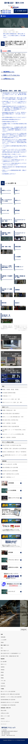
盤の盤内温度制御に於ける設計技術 (8, 699)
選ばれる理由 (3, 605)
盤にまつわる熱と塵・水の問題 (9, 464)
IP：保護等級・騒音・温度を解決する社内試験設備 (14, 448)
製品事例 (2, 615)
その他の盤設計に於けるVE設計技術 (8, 705)
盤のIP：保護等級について (8, 477)
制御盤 (2, 675)
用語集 (2, 642)
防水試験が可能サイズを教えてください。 (12, 154)
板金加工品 (3, 686)
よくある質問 (3, 639)
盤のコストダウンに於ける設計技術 (8, 691)
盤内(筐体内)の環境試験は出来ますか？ (11, 119)
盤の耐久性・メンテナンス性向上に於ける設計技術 (11, 696)
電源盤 (2, 677)
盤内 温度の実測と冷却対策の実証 (10, 420)
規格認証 (2, 669)
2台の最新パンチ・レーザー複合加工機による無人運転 (14, 430)
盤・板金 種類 (3, 661)
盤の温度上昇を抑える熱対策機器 (10, 470)
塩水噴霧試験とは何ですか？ (9, 173)
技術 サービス (3, 664)
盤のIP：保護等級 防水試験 (9, 423)
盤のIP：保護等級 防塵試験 (9, 437)
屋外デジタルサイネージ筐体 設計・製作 (12, 402)
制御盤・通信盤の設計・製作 (9, 410)
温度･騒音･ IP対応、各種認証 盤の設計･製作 (10, 656)
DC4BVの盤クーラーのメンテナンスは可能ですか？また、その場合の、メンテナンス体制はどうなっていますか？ (14, 103)
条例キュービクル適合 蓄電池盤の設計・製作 (12, 416)
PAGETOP (23, 629)
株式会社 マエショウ (12, 740)
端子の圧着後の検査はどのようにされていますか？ (14, 117)
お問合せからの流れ (5, 713)
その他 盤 (3, 683)
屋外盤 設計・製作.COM (14, 3)
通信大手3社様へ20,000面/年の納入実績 (11, 445)
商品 (2, 608)
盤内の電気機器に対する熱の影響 (10, 467)
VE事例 (2, 618)
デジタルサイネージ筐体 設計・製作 (11, 399)
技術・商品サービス (5, 650)
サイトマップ (3, 724)
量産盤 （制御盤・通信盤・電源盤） (10, 389)
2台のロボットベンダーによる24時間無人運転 (13, 434)
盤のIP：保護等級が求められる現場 (10, 474)
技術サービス (3, 611)
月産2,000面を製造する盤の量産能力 (11, 413)
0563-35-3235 (6, 11)
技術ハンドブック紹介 (5, 715)
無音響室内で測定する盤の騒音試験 (10, 426)
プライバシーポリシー (5, 721)
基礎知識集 (3, 637)
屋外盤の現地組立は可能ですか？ (10, 121)
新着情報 (2, 621)
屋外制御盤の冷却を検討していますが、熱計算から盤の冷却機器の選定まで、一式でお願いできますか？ (14, 114)
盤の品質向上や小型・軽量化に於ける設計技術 (10, 694)
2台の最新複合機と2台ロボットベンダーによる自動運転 (14, 455)
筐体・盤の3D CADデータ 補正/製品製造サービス (11, 653)
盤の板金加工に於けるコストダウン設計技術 (10, 702)
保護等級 (2, 667)
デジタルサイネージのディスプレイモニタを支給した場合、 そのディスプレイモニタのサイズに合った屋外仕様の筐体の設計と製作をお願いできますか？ (14, 151)
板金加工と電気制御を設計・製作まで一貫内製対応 (14, 451)
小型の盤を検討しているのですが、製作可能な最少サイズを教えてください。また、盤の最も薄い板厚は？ (14, 94)
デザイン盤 (3, 680)
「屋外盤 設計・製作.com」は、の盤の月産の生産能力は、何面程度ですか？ (7, 327)
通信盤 (2, 672)
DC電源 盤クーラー (6, 396)
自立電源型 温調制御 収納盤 (8, 392)
